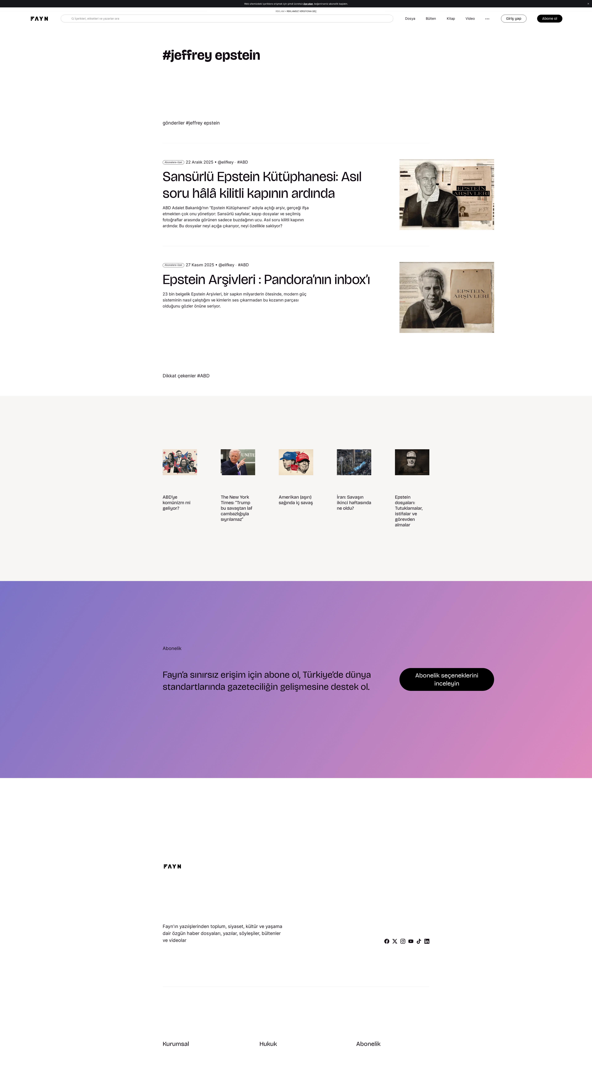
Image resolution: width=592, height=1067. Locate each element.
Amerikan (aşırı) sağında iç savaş (296, 499)
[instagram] (402, 943)
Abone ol (549, 18)
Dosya (410, 19)
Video (470, 19)
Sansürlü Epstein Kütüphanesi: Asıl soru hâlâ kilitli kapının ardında (262, 184)
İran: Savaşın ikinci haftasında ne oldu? (354, 502)
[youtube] (410, 943)
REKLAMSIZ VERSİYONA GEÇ (302, 11)
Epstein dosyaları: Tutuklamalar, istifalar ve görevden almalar (408, 511)
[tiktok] (418, 943)
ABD (244, 162)
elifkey (228, 162)
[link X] (394, 943)
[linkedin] (426, 943)
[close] (588, 3)
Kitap (451, 19)
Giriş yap (513, 18)
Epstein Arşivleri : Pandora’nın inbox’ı (266, 279)
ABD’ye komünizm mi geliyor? (177, 502)
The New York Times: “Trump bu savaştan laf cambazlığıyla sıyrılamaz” (236, 508)
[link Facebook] (386, 943)
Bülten (431, 19)
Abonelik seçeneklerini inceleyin (446, 679)
